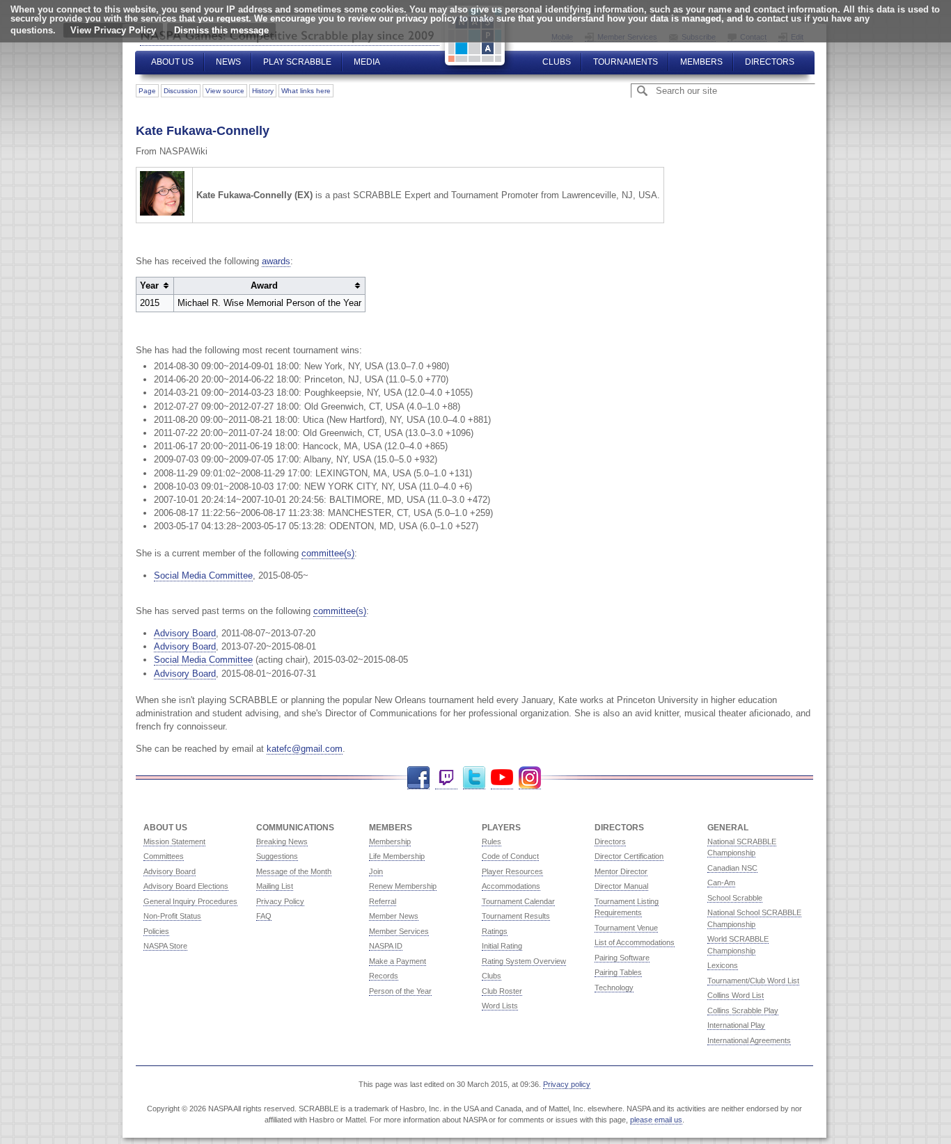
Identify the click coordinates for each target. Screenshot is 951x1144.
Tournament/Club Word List (753, 980)
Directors (769, 62)
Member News (393, 916)
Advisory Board (185, 633)
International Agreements (749, 1040)
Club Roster (502, 991)
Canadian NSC (732, 868)
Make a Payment (397, 961)
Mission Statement (174, 841)
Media (367, 62)
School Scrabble (734, 898)
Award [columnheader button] (264, 285)
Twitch (446, 777)
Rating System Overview (524, 961)
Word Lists (500, 1005)
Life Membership (397, 856)
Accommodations (511, 886)
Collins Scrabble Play (742, 1010)
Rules (491, 841)
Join (376, 871)
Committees (163, 856)
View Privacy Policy (113, 30)
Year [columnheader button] (149, 285)
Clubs (556, 62)
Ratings (495, 931)
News (228, 62)
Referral (382, 901)
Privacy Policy (280, 901)
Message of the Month (293, 871)
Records (383, 976)
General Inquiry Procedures (190, 901)
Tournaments (625, 62)
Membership (390, 841)
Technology (614, 987)
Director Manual (621, 886)
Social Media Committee (203, 575)
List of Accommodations (635, 942)
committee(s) (327, 553)
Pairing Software (622, 957)
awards (276, 261)
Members (701, 62)
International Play (736, 1025)
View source (224, 91)
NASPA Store (165, 946)
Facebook (418, 777)
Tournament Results (516, 916)
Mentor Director (621, 871)
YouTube (502, 777)
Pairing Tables (618, 972)
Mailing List (274, 886)
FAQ (264, 916)
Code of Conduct (510, 856)
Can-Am (721, 882)
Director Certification (629, 856)
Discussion (181, 91)
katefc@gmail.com (305, 748)
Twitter (474, 777)
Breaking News (282, 841)
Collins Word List (735, 995)
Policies (156, 931)
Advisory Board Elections (185, 886)
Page (147, 91)
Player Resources (512, 871)
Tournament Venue (626, 928)
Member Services (399, 931)
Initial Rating (502, 946)
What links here (306, 91)
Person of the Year (400, 991)
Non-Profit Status (172, 916)
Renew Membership (403, 886)
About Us (172, 62)
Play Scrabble (297, 62)
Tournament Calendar (518, 901)
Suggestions (277, 856)
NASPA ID (385, 946)
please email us (656, 1119)
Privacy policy (566, 1084)
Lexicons (722, 965)
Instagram (530, 777)
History (263, 91)
